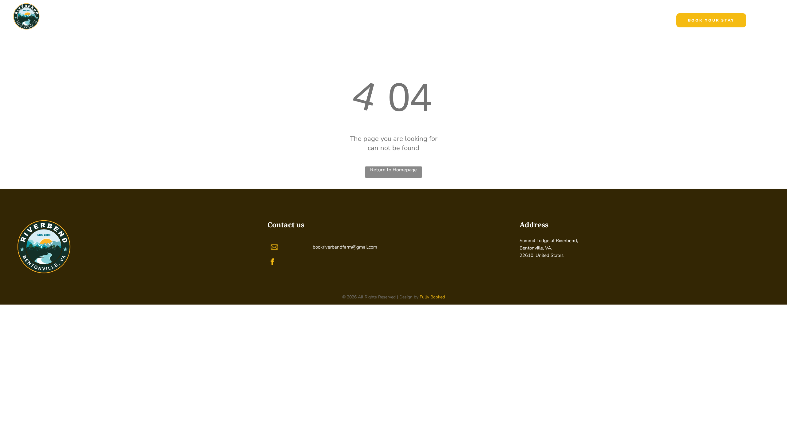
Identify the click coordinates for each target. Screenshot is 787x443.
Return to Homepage (393, 169)
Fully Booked (432, 297)
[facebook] (272, 262)
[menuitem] (317, 21)
